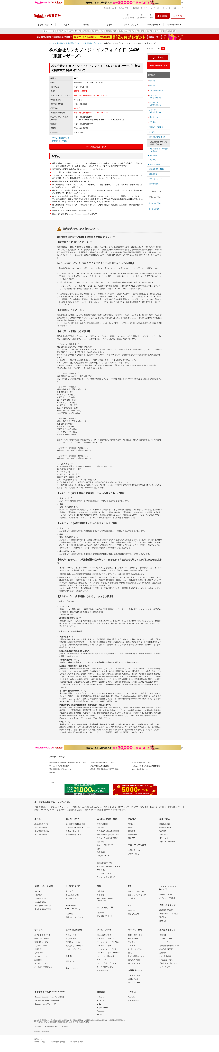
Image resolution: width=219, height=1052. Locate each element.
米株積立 (131, 831)
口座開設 (158, 57)
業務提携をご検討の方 (168, 963)
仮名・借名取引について (141, 769)
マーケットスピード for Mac (108, 953)
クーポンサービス (41, 963)
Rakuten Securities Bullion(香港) (47, 1000)
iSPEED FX (101, 960)
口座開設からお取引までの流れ (78, 827)
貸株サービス (153, 117)
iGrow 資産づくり (104, 935)
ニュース (131, 946)
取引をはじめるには (136, 891)
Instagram (101, 997)
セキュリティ (164, 942)
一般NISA (38, 895)
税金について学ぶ (155, 203)
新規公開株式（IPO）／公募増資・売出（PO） (84, 43)
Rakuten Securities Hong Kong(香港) (49, 997)
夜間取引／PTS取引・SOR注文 (109, 866)
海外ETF (131, 838)
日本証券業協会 (44, 1020)
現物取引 (152, 81)
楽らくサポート (134, 983)
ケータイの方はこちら (106, 967)
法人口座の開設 (40, 835)
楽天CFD (131, 911)
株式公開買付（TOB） (156, 169)
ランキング (163, 838)
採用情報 (163, 953)
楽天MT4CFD (133, 914)
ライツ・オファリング (106, 877)
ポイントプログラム (42, 935)
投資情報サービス (41, 942)
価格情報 (100, 913)
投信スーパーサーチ (167, 842)
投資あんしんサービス (74, 946)
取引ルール (152, 155)
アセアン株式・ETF (136, 854)
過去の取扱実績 (154, 164)
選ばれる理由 (164, 824)
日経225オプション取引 (168, 914)
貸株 (99, 849)
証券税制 (38, 960)
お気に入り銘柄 (134, 960)
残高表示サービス (73, 942)
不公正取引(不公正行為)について (102, 762)
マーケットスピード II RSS (107, 942)
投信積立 (163, 831)
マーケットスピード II (105, 939)
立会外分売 (152, 174)
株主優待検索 (133, 939)
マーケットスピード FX (106, 949)
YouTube (100, 1000)
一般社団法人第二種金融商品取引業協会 (95, 1020)
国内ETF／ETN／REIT (156, 137)
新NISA (37, 891)
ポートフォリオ (134, 963)
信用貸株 (152, 122)
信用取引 (152, 86)
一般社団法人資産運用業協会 (116, 1020)
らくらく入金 (71, 935)
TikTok (99, 1015)
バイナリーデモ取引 (167, 898)
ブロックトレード (155, 179)
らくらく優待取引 (105, 845)
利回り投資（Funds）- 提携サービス (105, 899)
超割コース (70, 961)
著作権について (55, 773)
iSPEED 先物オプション (106, 963)
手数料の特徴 (102, 824)
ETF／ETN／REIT (104, 856)
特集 (130, 953)
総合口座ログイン (41, 824)
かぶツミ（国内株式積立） (155, 111)
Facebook (101, 1011)
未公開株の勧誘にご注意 (99, 766)
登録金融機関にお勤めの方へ (60, 769)
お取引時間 (38, 953)
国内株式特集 (153, 184)
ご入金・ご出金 (40, 946)
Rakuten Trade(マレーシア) (45, 1004)
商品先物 (163, 917)
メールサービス (40, 956)
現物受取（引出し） (105, 916)
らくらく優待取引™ (155, 90)
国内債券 (100, 891)
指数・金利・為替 (135, 935)
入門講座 (131, 898)
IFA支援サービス (166, 960)
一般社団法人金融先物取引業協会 (59, 1020)
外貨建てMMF (165, 827)
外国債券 (100, 895)
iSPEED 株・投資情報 (105, 956)
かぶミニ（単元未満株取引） (155, 97)
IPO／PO (100, 859)
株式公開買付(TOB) (105, 863)
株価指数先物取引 (166, 910)
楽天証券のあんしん (74, 835)
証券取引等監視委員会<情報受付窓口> (104, 769)
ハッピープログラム (74, 949)
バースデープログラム (43, 967)
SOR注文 (152, 132)
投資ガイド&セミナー (74, 831)
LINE (99, 1004)
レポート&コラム (135, 949)
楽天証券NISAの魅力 (42, 909)
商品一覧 (69, 914)
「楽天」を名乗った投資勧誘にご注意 (146, 766)
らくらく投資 (71, 898)
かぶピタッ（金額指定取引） (155, 104)
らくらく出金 (71, 939)
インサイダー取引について (142, 762)
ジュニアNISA (40, 902)
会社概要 (163, 935)
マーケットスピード (105, 946)
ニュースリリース (166, 939)
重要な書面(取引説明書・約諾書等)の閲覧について (68, 762)
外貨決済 (38, 949)
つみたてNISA (40, 898)
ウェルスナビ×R (72, 895)
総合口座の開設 (40, 827)
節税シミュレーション (74, 917)
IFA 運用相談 (165, 956)
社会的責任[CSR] (166, 949)
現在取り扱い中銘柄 (60, 141)
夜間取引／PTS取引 (155, 127)
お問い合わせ (133, 979)
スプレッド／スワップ (137, 895)
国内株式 (60, 43)
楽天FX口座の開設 (41, 831)
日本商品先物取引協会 (76, 1020)
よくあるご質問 (154, 209)
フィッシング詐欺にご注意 (59, 766)
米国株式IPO (133, 835)
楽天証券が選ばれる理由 (75, 824)
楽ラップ (69, 891)
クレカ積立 (163, 835)
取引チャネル (102, 970)
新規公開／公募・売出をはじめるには (158, 150)
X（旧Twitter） (103, 1007)
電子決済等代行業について (170, 946)
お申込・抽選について (60, 138)
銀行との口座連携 (41, 939)
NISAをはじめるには (42, 905)
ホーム (52, 43)
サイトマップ (164, 967)
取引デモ (152, 160)
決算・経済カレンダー (137, 956)
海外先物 (163, 921)
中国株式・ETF (134, 850)
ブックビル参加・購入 (96, 147)
